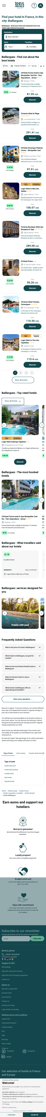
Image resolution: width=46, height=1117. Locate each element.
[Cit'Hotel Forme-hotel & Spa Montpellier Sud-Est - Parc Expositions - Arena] (10, 79)
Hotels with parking (11, 770)
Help (3, 1035)
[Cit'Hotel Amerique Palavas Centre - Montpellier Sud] (10, 154)
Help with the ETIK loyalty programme (15, 975)
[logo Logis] (20, 5)
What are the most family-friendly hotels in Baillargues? (20, 667)
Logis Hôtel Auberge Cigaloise (14, 442)
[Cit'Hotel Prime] (10, 267)
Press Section (6, 997)
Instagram (31, 1051)
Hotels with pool (10, 766)
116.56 (32, 321)
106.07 (32, 207)
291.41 (32, 132)
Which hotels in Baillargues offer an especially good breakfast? (17, 689)
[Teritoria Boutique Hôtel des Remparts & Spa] (10, 229)
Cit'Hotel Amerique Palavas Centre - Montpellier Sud (32, 149)
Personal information (9, 1023)
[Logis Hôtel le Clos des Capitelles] (10, 342)
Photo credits (6, 1044)
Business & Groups (8, 1005)
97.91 (32, 169)
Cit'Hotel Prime (27, 261)
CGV (3, 1031)
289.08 (32, 246)
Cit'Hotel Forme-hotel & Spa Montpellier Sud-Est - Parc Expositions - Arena (32, 75)
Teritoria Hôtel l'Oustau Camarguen (30, 303)
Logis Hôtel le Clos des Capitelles (30, 341)
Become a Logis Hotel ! (9, 989)
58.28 (32, 282)
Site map (5, 1039)
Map (6, 66)
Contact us (5, 979)
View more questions (22, 699)
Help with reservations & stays (12, 971)
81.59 (32, 94)
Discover (32, 100)
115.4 (32, 359)
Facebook (10, 1051)
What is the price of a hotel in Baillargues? (20, 647)
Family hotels (9, 773)
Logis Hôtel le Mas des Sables (30, 189)
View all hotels (21, 380)
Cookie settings (7, 1027)
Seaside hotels (9, 781)
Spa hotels (8, 777)
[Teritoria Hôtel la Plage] (10, 115)
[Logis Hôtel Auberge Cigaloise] (20, 420)
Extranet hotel (6, 993)
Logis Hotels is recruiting (10, 1009)
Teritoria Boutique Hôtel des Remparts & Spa (32, 228)
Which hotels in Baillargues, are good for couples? (19, 657)
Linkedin (9, 1057)
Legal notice (6, 1019)
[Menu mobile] (4, 5)
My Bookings (6, 967)
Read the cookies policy (9, 1107)
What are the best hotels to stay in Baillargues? (17, 678)
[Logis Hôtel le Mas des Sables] (10, 191)
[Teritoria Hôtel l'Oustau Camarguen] (10, 304)
